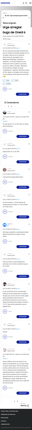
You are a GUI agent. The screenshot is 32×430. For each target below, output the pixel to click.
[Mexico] (5, 3)
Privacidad (4, 418)
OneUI (16, 80)
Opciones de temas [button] (26, 17)
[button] (26, 44)
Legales (3, 421)
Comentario (22, 94)
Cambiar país (5, 424)
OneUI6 (8, 84)
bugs (7, 80)
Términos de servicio (8, 414)
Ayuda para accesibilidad (9, 411)
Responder (22, 136)
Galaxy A (17, 48)
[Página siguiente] (15, 106)
